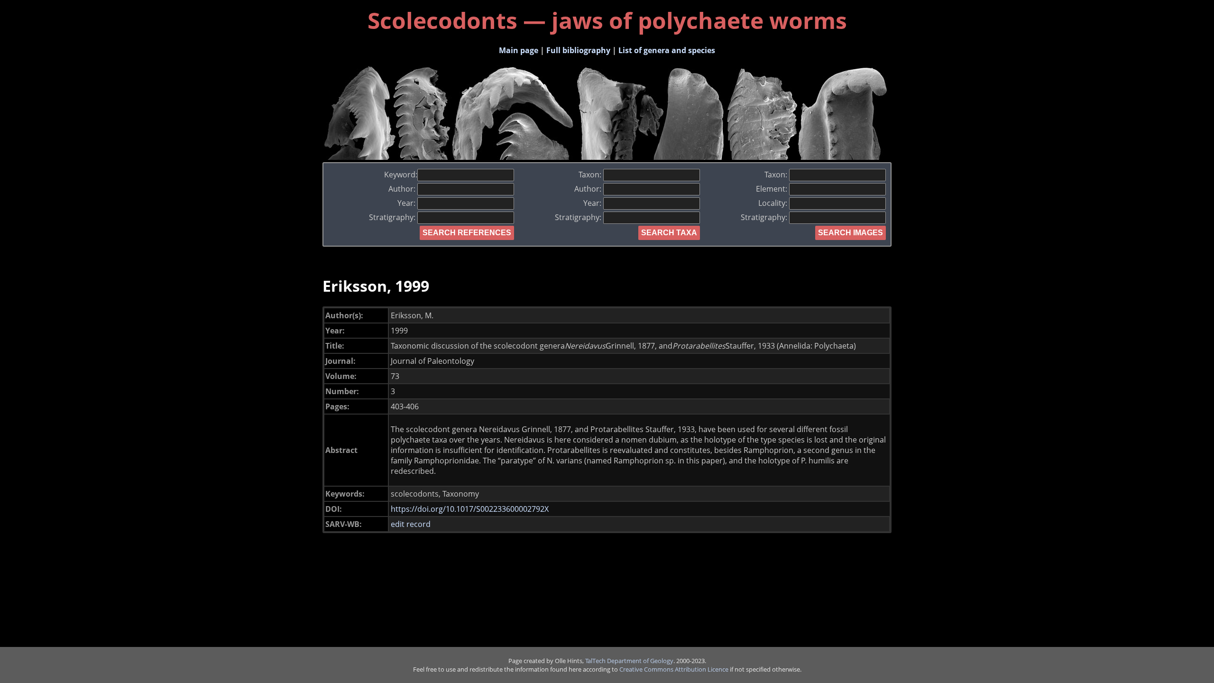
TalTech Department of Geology (629, 660)
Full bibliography (578, 50)
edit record (411, 524)
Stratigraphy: (393, 217)
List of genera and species (666, 50)
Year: (407, 203)
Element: (772, 189)
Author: (402, 189)
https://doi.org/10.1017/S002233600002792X (470, 509)
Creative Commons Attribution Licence (673, 669)
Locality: (773, 203)
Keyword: (400, 174)
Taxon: (591, 174)
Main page (518, 50)
